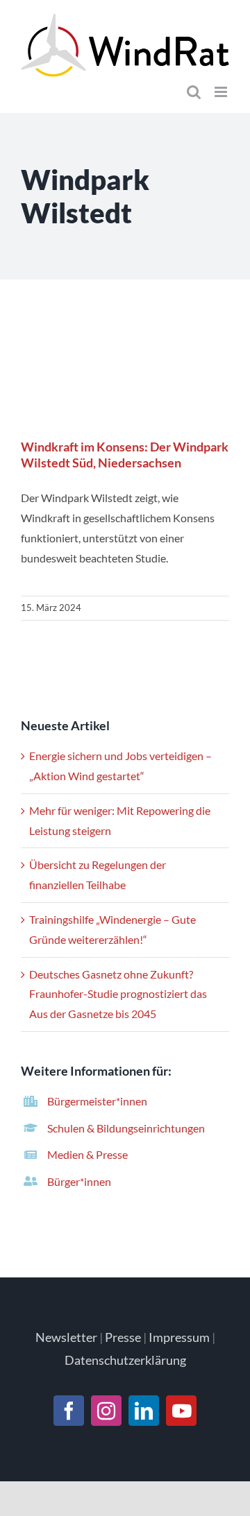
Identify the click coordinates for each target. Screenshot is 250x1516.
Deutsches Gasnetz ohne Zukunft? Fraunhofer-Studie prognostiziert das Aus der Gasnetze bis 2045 (118, 994)
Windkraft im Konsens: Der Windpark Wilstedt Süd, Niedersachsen (125, 373)
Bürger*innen (79, 1181)
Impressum (179, 1337)
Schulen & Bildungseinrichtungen (126, 1128)
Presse (123, 1337)
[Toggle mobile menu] (222, 92)
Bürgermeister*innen (97, 1101)
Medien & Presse (87, 1154)
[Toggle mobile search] (194, 92)
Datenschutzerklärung (125, 1360)
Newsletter (66, 1337)
